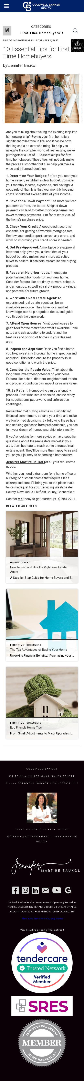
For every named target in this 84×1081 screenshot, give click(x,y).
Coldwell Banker (42, 769)
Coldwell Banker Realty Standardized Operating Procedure (42, 902)
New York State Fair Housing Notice (42, 919)
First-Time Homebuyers (18, 40)
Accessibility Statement (28, 837)
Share (78, 48)
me (20, 499)
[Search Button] (75, 30)
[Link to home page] (42, 6)
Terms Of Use (26, 829)
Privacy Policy (56, 829)
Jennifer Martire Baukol (25, 462)
